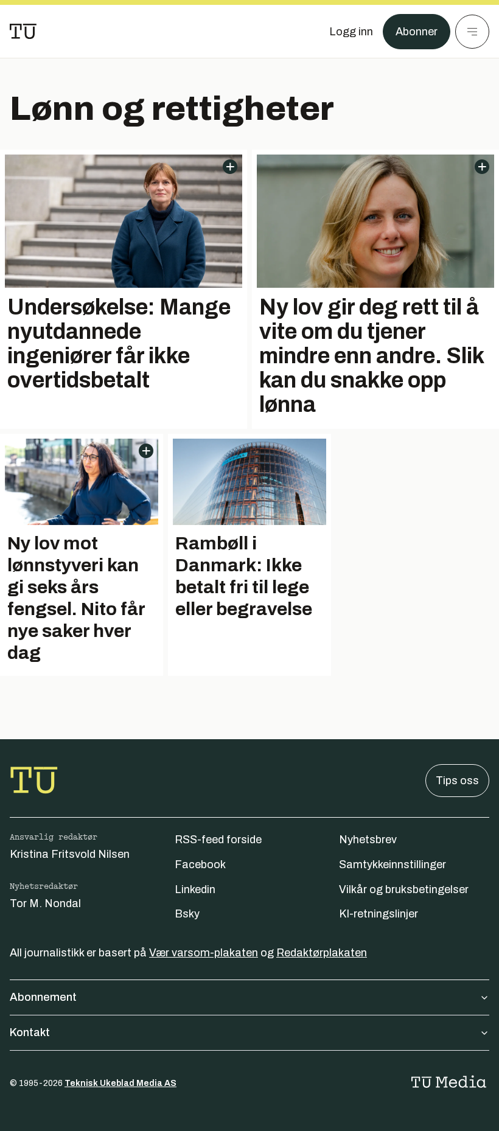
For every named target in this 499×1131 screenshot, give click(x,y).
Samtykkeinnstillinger (392, 864)
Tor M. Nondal (45, 903)
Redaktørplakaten (321, 953)
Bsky (187, 914)
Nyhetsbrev (368, 839)
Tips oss (457, 780)
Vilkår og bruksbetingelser (404, 889)
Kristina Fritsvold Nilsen (70, 854)
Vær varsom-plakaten (203, 953)
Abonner (417, 32)
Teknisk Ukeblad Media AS (120, 1083)
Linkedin (195, 889)
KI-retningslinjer (378, 914)
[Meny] (472, 32)
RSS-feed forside (218, 839)
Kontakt (30, 1032)
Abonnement (43, 997)
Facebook (200, 864)
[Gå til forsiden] (23, 31)
